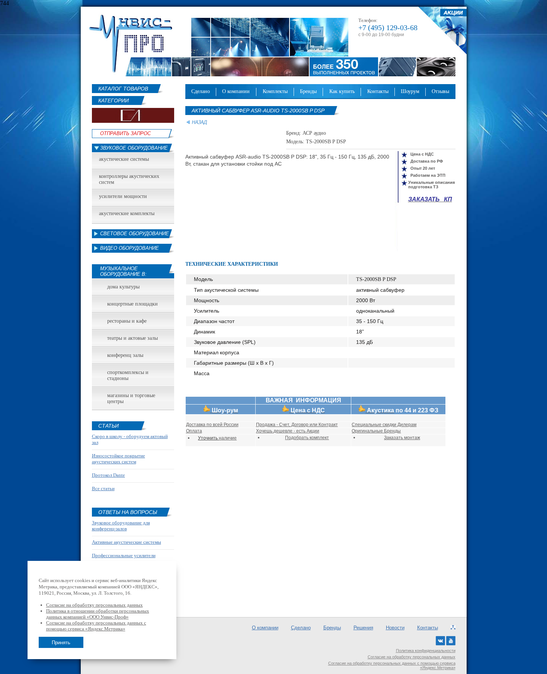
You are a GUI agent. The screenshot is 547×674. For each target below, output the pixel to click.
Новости (395, 627)
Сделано (200, 91)
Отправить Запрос (125, 133)
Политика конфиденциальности (425, 650)
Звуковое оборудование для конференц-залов (121, 525)
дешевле (283, 431)
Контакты (377, 91)
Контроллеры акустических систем (129, 179)
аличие (228, 438)
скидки (389, 424)
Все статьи (103, 488)
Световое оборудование (134, 233)
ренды (392, 431)
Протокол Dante (108, 475)
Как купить (342, 91)
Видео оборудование (129, 248)
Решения (363, 627)
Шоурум (410, 91)
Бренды (308, 91)
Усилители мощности (123, 196)
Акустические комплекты (126, 213)
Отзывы (440, 91)
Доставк (195, 424)
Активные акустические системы (126, 542)
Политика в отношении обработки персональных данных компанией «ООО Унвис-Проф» (97, 614)
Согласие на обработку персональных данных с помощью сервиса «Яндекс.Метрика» (391, 665)
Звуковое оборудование (134, 148)
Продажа (265, 424)
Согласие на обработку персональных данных (411, 657)
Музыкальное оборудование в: (123, 271)
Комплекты (275, 91)
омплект (319, 437)
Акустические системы (124, 159)
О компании (236, 91)
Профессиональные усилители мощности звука (124, 558)
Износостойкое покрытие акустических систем (118, 458)
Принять (61, 642)
